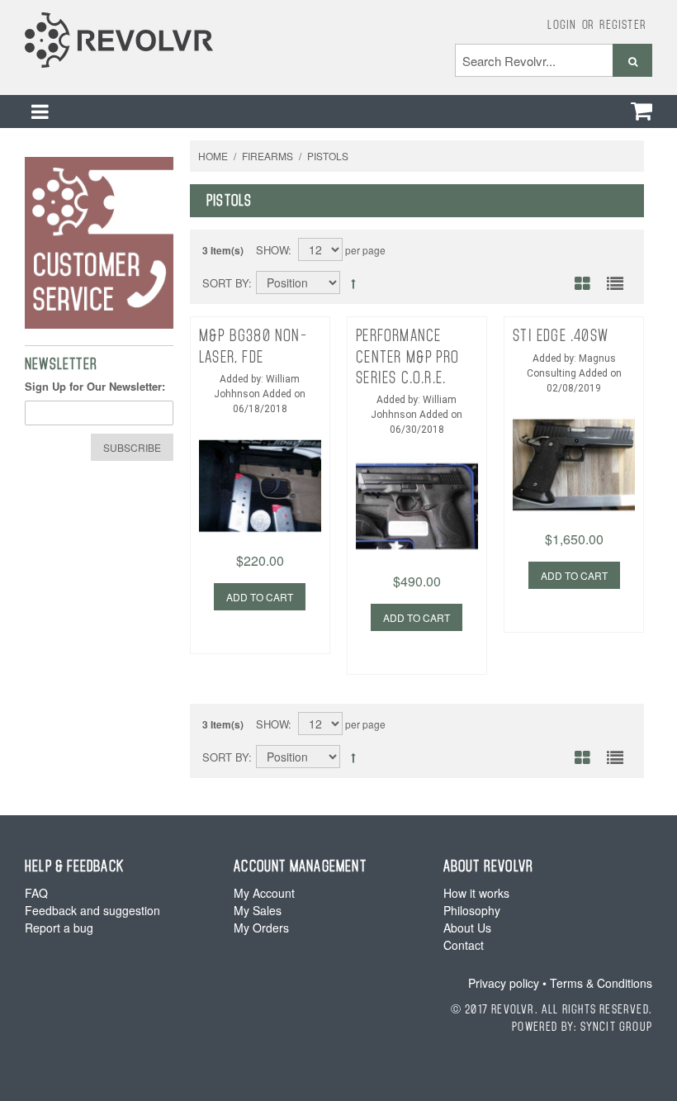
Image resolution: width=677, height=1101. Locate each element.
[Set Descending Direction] (353, 283)
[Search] (632, 60)
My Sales (258, 910)
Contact (463, 945)
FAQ (36, 893)
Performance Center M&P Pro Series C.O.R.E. (407, 356)
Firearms (267, 156)
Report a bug (59, 927)
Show (272, 250)
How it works (476, 893)
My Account (264, 893)
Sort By (225, 283)
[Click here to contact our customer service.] (99, 243)
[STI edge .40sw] (574, 438)
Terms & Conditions (601, 983)
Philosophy (471, 910)
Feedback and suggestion (92, 910)
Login (561, 24)
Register (622, 24)
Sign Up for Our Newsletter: (95, 386)
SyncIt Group (616, 1026)
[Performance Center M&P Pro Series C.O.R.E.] (417, 479)
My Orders (261, 927)
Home (213, 156)
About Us (467, 927)
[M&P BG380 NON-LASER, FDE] (260, 459)
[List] (615, 285)
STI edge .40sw (560, 335)
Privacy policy (503, 983)
